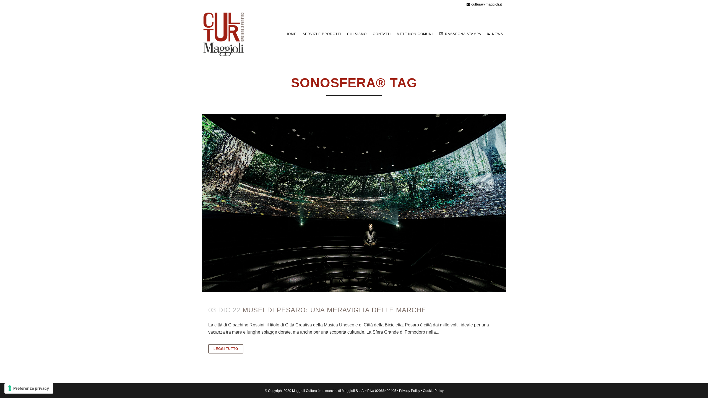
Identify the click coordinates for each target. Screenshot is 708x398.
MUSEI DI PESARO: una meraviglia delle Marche (334, 310)
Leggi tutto (226, 349)
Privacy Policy (409, 391)
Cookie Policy (433, 391)
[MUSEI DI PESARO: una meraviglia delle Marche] (354, 203)
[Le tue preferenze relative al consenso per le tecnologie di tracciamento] (28, 388)
